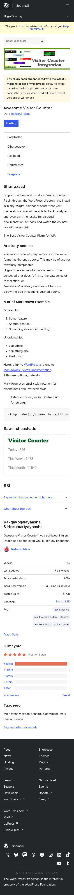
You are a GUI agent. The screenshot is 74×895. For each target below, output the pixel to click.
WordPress (31, 364)
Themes (44, 756)
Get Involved (47, 780)
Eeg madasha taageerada (21, 727)
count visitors (62, 609)
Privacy (8, 768)
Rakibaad (13, 155)
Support (9, 786)
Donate (45, 793)
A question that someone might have (28, 497)
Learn (7, 780)
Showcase (46, 749)
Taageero (13, 174)
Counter (64, 617)
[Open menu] (68, 5)
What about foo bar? (17, 508)
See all (66, 695)
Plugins (43, 762)
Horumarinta (15, 165)
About (7, 749)
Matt (9, 817)
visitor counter (61, 624)
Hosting (9, 762)
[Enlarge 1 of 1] (65, 439)
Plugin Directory (13, 16)
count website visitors (45, 617)
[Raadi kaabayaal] (41, 40)
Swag (44, 799)
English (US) (63, 601)
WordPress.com (16, 811)
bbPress (11, 823)
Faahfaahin (14, 137)
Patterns (44, 768)
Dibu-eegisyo (16, 146)
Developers (11, 793)
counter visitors (42, 624)
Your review (11, 695)
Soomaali (18, 846)
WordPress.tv (14, 799)
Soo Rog (11, 123)
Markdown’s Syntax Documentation (27, 370)
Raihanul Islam (20, 113)
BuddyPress (13, 830)
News (7, 756)
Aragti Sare (11, 634)
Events (43, 786)
